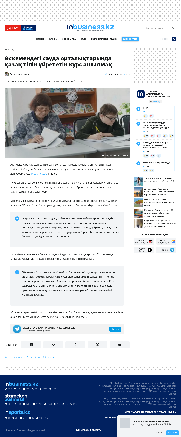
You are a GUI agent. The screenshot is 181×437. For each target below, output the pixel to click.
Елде (83, 39)
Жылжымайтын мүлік (104, 39)
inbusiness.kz (39, 173)
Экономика (69, 39)
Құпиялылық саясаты (88, 430)
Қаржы (53, 39)
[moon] (168, 39)
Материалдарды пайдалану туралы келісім (150, 412)
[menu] (5, 39)
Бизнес (40, 39)
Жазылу (172, 432)
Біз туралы (111, 417)
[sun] (160, 39)
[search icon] (173, 28)
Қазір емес (159, 432)
